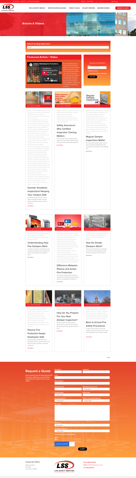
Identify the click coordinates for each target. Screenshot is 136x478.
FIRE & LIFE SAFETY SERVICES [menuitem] (37, 8)
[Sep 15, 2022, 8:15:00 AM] (97, 220)
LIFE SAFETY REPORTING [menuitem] (88, 8)
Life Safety (43, 133)
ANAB (63, 122)
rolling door (40, 125)
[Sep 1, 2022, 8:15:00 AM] (39, 296)
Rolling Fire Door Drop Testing (38, 150)
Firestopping (32, 152)
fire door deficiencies (42, 178)
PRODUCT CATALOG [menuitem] (74, 8)
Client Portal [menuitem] (90, 1)
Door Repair (40, 140)
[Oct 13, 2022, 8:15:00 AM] (68, 220)
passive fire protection (40, 122)
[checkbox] (97, 73)
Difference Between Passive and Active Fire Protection (67, 269)
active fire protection (70, 256)
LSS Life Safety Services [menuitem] (33, 1)
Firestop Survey (42, 154)
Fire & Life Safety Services (94, 313)
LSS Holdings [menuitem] (16, 1)
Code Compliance (38, 137)
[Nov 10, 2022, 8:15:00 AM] (39, 220)
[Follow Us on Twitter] (100, 1)
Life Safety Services (39, 135)
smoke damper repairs (35, 163)
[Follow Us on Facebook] (96, 1)
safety (36, 127)
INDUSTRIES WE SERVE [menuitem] (103, 8)
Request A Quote (123, 8)
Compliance (31, 139)
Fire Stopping (44, 112)
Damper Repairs (41, 152)
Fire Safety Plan (41, 174)
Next (108, 357)
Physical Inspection (34, 176)
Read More (31, 206)
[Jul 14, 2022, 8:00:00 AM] (97, 296)
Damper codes (37, 159)
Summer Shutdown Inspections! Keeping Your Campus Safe (38, 191)
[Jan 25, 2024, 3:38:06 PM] (68, 97)
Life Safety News (41, 116)
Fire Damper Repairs (34, 180)
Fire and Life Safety (101, 319)
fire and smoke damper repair (37, 165)
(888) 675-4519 (115, 1)
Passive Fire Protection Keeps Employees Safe (36, 333)
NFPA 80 (30, 135)
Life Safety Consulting (64, 235)
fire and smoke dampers (35, 129)
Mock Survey (45, 176)
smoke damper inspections (41, 161)
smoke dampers (91, 112)
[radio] (90, 73)
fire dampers (43, 127)
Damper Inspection (43, 110)
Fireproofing (32, 154)
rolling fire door (40, 123)
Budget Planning (41, 139)
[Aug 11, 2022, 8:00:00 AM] (68, 296)
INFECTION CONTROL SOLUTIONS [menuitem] (57, 8)
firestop (30, 156)
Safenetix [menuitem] (23, 1)
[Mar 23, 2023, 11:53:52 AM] (97, 97)
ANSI (67, 122)
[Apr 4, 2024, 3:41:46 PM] (39, 97)
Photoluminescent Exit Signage (67, 262)
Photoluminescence (34, 120)
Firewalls (45, 163)
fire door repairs (40, 167)
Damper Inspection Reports (95, 118)
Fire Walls (31, 178)
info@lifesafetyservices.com (95, 465)
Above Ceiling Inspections (70, 260)
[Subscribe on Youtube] (102, 1)
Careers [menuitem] (83, 1)
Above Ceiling (32, 110)
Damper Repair (32, 114)
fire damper (45, 148)
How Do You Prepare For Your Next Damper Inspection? (67, 316)
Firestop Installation (64, 252)
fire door (31, 123)
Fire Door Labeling (34, 112)
